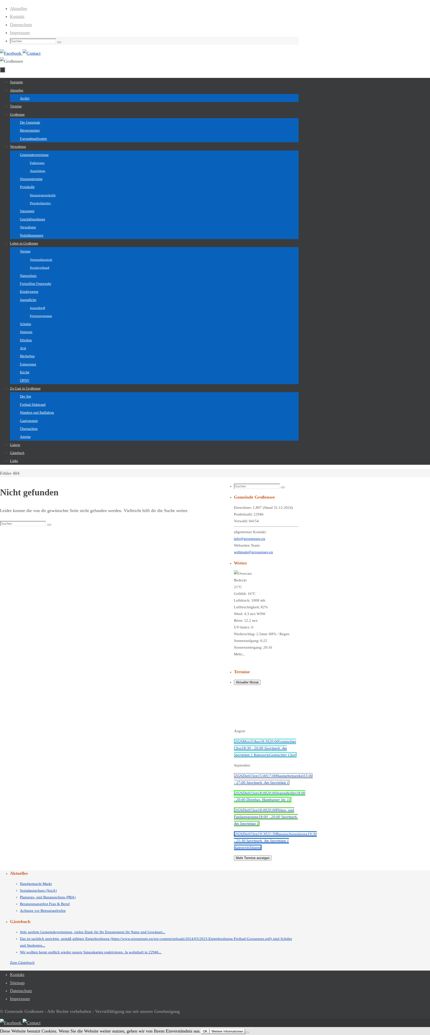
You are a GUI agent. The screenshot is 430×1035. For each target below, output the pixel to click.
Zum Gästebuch (22, 963)
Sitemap (17, 982)
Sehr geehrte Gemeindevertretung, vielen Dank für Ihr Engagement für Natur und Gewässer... (92, 932)
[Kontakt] (32, 53)
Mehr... (239, 654)
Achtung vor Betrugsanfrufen (43, 911)
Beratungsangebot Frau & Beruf (45, 904)
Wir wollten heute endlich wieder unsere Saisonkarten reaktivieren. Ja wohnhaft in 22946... (90, 952)
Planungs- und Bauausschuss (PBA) (48, 897)
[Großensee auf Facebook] (11, 53)
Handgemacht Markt (36, 884)
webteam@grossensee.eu (253, 552)
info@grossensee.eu (249, 539)
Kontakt (17, 16)
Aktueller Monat (247, 682)
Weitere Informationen (227, 1031)
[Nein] (247, 1032)
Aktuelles (18, 8)
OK (205, 1031)
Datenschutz (21, 24)
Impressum (20, 32)
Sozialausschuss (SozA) (38, 890)
